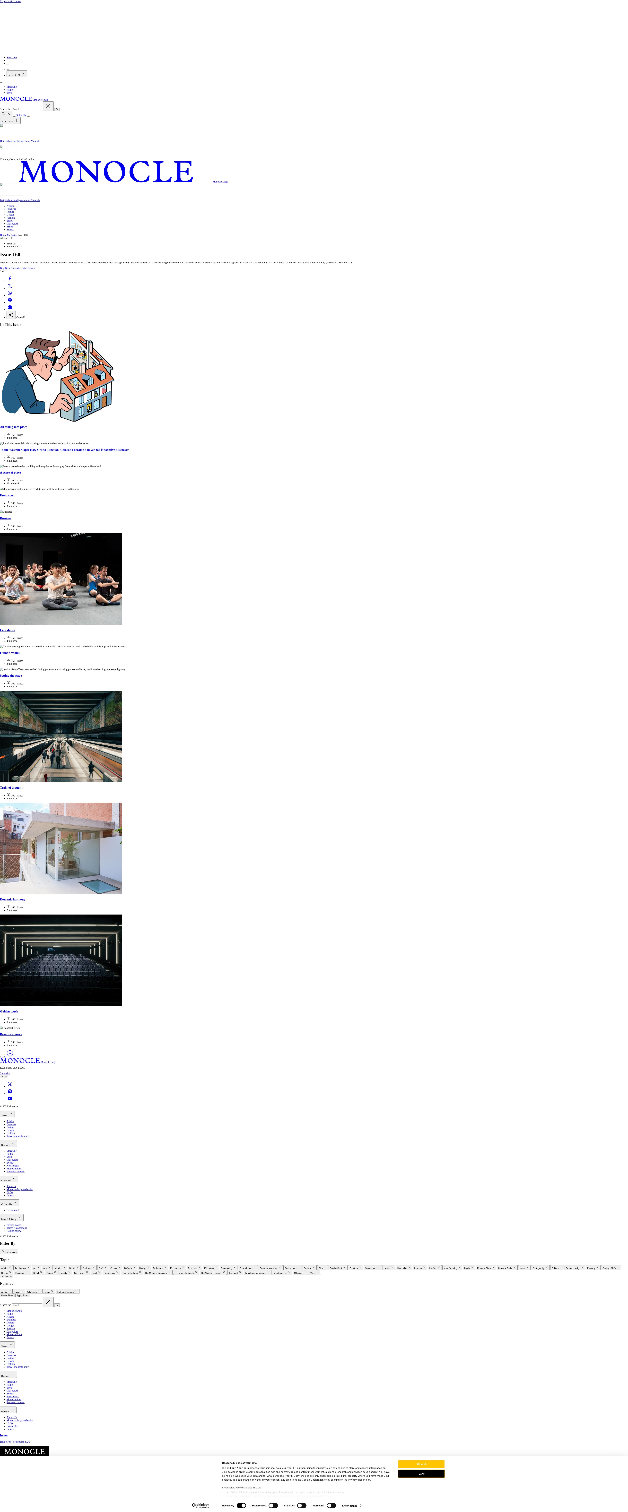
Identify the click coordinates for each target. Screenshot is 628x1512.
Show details (349, 1505)
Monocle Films (14, 1334)
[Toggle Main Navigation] (1, 82)
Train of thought (11, 787)
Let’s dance (7, 630)
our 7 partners (240, 1468)
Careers (10, 1195)
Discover (5, 1145)
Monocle (5, 1411)
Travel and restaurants (18, 1136)
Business (11, 208)
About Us (12, 1417)
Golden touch (9, 1011)
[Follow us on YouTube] (10, 1100)
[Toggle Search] (6, 114)
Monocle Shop (14, 1310)
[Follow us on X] (10, 1086)
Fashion (11, 217)
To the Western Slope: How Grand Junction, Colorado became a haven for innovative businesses (64, 449)
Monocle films (14, 1168)
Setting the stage (11, 675)
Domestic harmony (12, 899)
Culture (10, 211)
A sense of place (10, 472)
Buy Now (5, 268)
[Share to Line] (10, 302)
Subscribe (12, 57)
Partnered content (16, 1171)
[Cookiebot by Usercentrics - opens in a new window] (200, 1505)
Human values (9, 653)
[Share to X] (10, 288)
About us (11, 1186)
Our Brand (6, 1180)
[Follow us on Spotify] (10, 1093)
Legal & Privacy (9, 1219)
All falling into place (13, 427)
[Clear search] (48, 106)
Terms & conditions (17, 1228)
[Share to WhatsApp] (10, 295)
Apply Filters (23, 1295)
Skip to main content (10, 1)
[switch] (273, 1505)
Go (57, 109)
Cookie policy (14, 1230)
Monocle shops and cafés (20, 1189)
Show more (6, 1276)
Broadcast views (11, 1034)
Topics (4, 1115)
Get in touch (13, 1210)
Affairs (10, 206)
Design (10, 214)
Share (4, 1076)
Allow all (421, 1464)
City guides (12, 223)
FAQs (10, 1192)
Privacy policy (14, 1225)
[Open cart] (8, 69)
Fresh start (7, 495)
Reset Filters (7, 1295)
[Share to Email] (10, 309)
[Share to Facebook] (10, 280)
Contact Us (7, 1204)
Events (10, 229)
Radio (10, 89)
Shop (9, 92)
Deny (421, 1473)
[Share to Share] (11, 315)
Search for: (6, 109)
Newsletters (13, 1165)
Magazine (12, 86)
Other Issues (28, 268)
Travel (10, 220)
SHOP (10, 226)
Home (3, 235)
